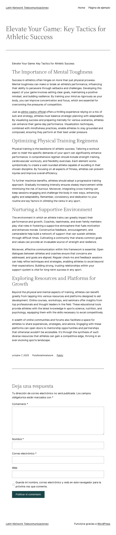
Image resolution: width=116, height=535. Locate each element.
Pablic (60, 355)
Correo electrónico (24, 453)
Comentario (20, 404)
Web (14, 467)
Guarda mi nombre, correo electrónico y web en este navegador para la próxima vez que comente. (58, 484)
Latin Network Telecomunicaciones (27, 7)
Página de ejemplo (99, 7)
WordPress (103, 523)
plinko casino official (33, 111)
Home (81, 7)
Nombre (18, 439)
